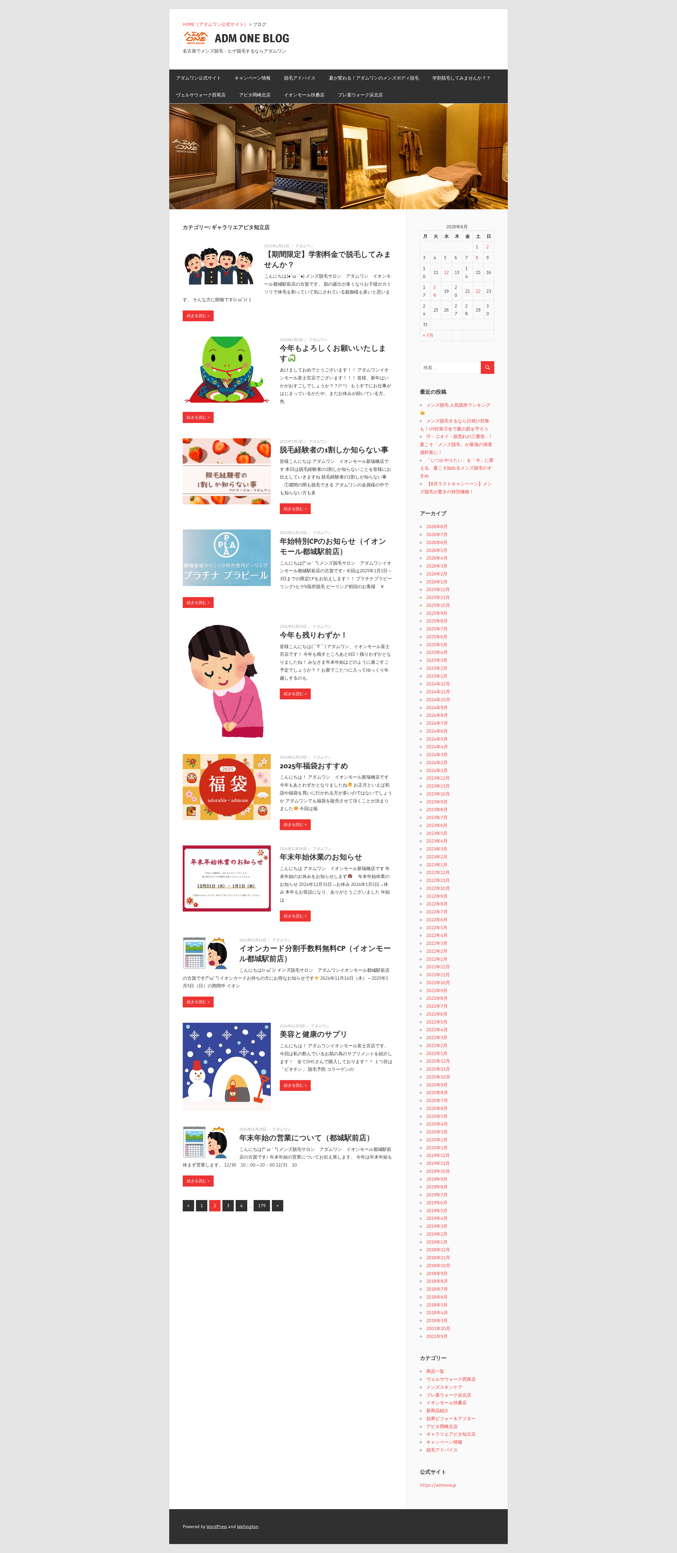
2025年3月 (436, 660)
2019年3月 (436, 1226)
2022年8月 (437, 903)
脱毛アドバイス (299, 78)
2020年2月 (437, 1139)
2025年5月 (436, 644)
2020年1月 (437, 1147)
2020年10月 (438, 1077)
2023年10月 (438, 794)
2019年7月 (437, 1194)
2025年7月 (437, 628)
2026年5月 (436, 550)
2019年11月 (438, 1163)
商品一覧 (435, 1371)
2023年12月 (438, 778)
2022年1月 (436, 959)
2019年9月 (436, 1179)
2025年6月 (436, 636)
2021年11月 (438, 974)
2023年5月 (436, 833)
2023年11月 (438, 786)
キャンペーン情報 (253, 78)
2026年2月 (436, 573)
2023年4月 (437, 841)
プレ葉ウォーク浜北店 (360, 94)
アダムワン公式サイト (198, 78)
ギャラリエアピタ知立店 (451, 1434)
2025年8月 (437, 621)
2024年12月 (438, 683)
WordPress (217, 1526)
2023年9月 (436, 802)
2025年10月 (438, 605)
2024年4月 (437, 746)
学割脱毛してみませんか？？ (461, 78)
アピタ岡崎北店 (255, 94)
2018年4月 (437, 1312)
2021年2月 (436, 1045)
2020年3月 (437, 1131)
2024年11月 (438, 691)
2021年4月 (437, 1029)
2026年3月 (436, 566)
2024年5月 (437, 739)
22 (478, 291)
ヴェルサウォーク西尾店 (201, 94)
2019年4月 (437, 1218)
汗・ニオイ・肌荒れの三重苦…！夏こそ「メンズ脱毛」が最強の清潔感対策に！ (456, 444)
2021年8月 (437, 998)
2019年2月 (436, 1234)
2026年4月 (437, 558)
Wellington (247, 1526)
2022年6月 (436, 919)
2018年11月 (438, 1257)
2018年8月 (437, 1281)
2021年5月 (436, 1022)
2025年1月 (436, 676)
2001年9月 (437, 1336)
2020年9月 (437, 1084)
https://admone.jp (438, 1485)
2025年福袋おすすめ (314, 765)
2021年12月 (438, 966)
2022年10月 (438, 888)
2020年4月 (437, 1124)
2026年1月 (436, 581)
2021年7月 (437, 1006)
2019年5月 (436, 1210)
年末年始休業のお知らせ (321, 856)
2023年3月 (436, 849)
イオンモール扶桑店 (304, 94)
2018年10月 (438, 1265)
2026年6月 (436, 542)
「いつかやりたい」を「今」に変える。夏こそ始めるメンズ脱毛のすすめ (457, 468)
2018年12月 (438, 1249)
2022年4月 (437, 935)
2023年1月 (436, 864)
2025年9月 (436, 613)
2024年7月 (437, 723)
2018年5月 (437, 1305)
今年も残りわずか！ (314, 634)
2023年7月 (437, 817)
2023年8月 (437, 809)
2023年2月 (436, 856)
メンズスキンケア (444, 1387)
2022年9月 (436, 896)
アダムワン (304, 246)
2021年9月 (436, 990)
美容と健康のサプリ (314, 1034)
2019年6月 (436, 1202)
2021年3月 (436, 1037)
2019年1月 (436, 1242)
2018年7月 (437, 1289)
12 (446, 272)
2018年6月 (437, 1297)
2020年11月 (438, 1069)
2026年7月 (437, 534)
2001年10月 (438, 1328)
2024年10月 (438, 699)
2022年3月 (436, 943)
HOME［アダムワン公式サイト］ (215, 24)
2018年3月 (437, 1320)
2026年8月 (437, 526)
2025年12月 (438, 589)
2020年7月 (437, 1100)
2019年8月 (437, 1186)
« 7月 (428, 335)
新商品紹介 (437, 1410)
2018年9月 (437, 1273)
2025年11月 (438, 597)
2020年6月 (437, 1108)
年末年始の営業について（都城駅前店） (306, 1137)
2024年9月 (437, 707)
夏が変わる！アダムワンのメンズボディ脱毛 (374, 78)
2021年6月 (436, 1014)
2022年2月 (436, 951)
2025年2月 (436, 668)
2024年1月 (437, 770)
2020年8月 (437, 1092)
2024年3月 (437, 754)
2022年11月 (438, 880)
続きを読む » (198, 315)
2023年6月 (436, 825)
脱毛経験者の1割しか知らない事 (334, 449)
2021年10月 (438, 982)
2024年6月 (437, 731)
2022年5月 (436, 927)
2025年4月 (437, 652)
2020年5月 (437, 1116)
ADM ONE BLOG (252, 38)
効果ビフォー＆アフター (451, 1418)
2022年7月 (437, 911)
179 (262, 1205)
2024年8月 (437, 715)
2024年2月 (437, 762)
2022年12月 (438, 872)
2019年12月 (438, 1155)
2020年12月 (438, 1061)
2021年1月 (436, 1053)
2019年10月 (438, 1171)
